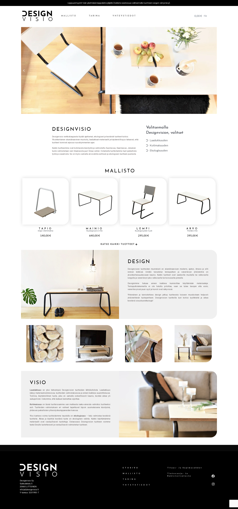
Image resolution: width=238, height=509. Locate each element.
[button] (23, 70)
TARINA (94, 16)
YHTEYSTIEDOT (124, 16)
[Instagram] (213, 484)
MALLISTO (68, 16)
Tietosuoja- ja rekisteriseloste (179, 474)
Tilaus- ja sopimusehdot (184, 468)
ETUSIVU (131, 468)
